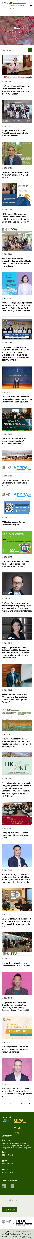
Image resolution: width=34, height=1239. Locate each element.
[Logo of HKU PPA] (14, 2)
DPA (17, 1133)
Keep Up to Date (9, 1210)
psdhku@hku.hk (7, 1172)
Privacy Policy (27, 1237)
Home (14, 32)
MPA (17, 1128)
